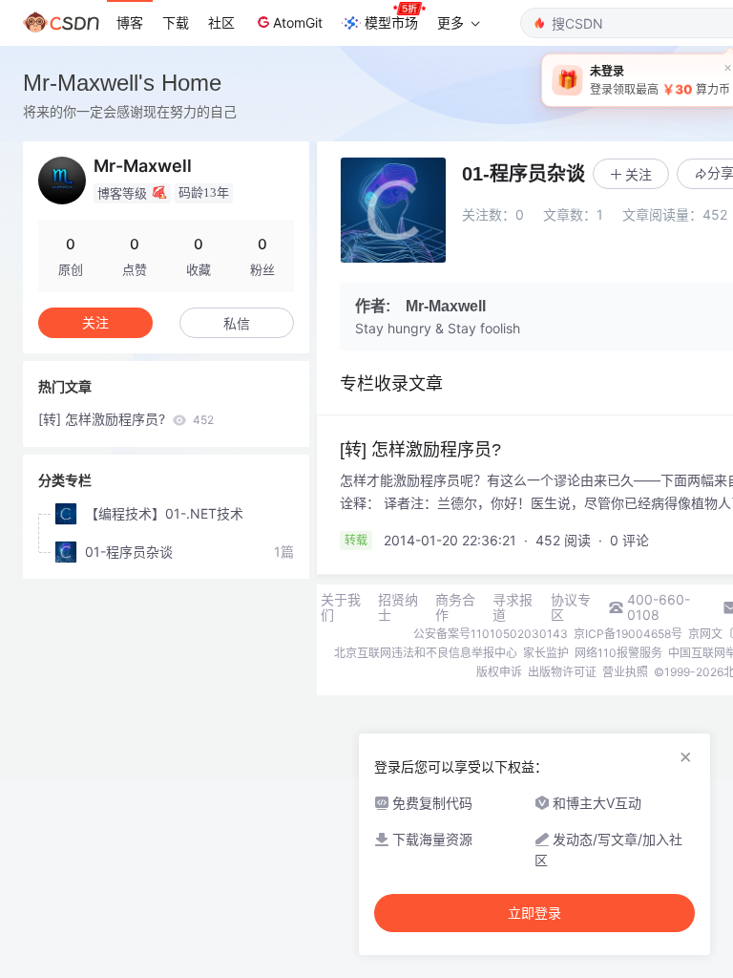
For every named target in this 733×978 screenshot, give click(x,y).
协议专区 (571, 607)
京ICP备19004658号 (628, 634)
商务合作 (455, 607)
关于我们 (341, 607)
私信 (236, 323)
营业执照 (625, 672)
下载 (175, 22)
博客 (129, 22)
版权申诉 (499, 672)
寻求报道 (512, 607)
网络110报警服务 (618, 653)
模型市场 (391, 22)
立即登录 (534, 913)
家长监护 (546, 653)
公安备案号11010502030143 (490, 634)
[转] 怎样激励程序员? (126, 419)
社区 (221, 22)
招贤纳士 (398, 607)
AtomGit (298, 22)
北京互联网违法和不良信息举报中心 (425, 653)
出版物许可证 (562, 672)
